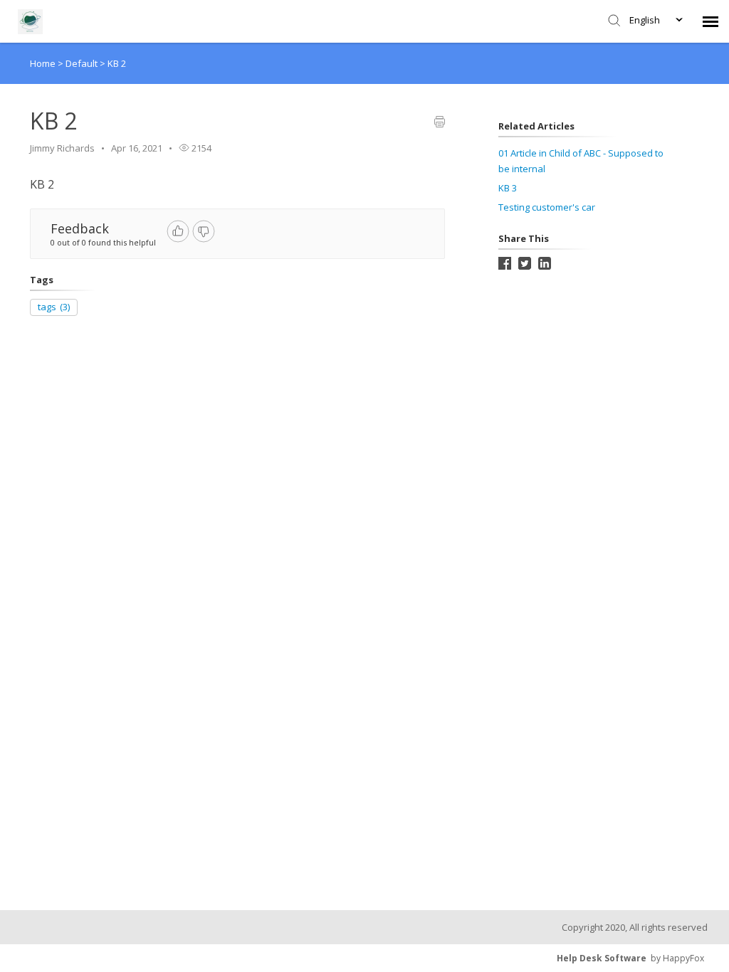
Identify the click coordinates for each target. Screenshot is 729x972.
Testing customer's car (546, 207)
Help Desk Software (601, 958)
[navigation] (710, 21)
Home (43, 63)
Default (82, 63)
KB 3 (507, 187)
